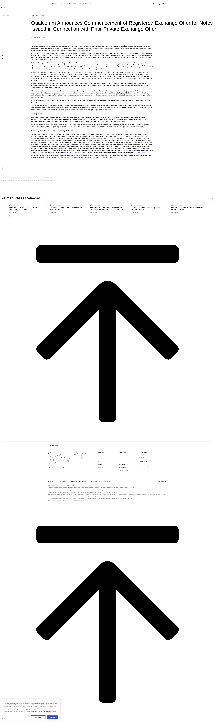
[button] (101, 481)
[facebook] (2, 53)
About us (121, 456)
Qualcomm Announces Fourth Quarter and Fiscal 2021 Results (187, 209)
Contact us (100, 464)
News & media (122, 464)
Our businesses (122, 467)
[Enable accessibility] (3, 718)
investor (12, 216)
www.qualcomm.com (139, 152)
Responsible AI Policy (84, 481)
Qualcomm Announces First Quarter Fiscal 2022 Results (66, 209)
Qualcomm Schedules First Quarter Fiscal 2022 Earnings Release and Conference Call (106, 209)
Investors (121, 461)
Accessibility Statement (73, 481)
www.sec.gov (67, 152)
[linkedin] (2, 56)
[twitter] (2, 58)
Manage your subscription (145, 466)
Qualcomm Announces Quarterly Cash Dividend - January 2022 (145, 209)
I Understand (52, 717)
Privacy (57, 481)
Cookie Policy (63, 481)
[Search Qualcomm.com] (148, 3)
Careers (120, 459)
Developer (100, 467)
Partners (100, 461)
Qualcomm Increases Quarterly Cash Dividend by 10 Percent (23, 209)
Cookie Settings (38, 717)
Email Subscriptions (123, 470)
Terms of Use (51, 481)
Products (100, 456)
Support (100, 459)
